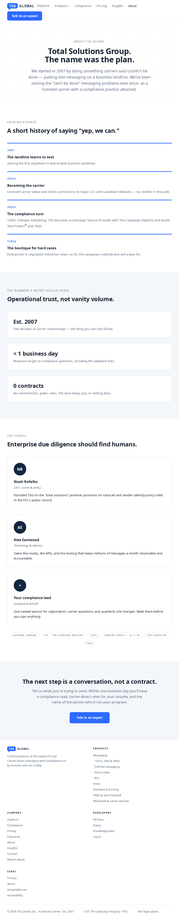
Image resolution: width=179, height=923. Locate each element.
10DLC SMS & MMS (106, 761)
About (132, 6)
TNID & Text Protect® (107, 795)
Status (97, 825)
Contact (12, 854)
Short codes (101, 772)
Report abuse (16, 859)
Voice (96, 784)
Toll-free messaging (106, 767)
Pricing (102, 6)
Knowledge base (103, 831)
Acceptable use (17, 890)
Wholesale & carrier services (111, 801)
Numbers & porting (106, 789)
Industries (13, 837)
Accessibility (15, 895)
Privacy (12, 878)
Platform (43, 6)
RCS (96, 778)
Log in (97, 837)
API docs (98, 820)
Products (61, 5)
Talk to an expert (25, 16)
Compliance (83, 6)
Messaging (100, 755)
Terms (11, 884)
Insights (117, 6)
